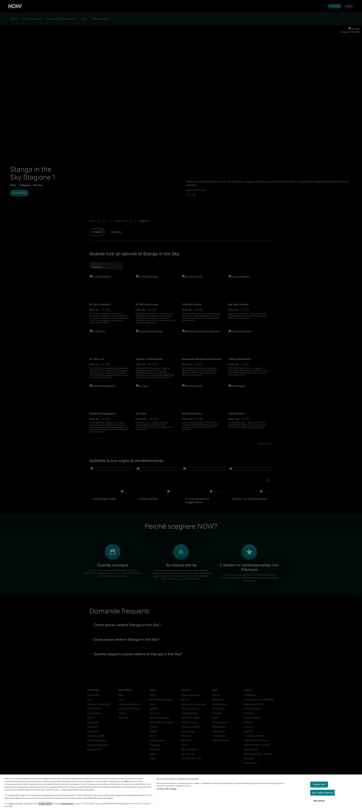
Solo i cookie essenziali (322, 792)
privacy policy (67, 803)
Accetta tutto (319, 784)
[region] (181, 792)
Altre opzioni (319, 800)
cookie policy (45, 803)
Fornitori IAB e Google (167, 789)
